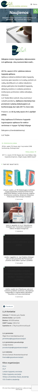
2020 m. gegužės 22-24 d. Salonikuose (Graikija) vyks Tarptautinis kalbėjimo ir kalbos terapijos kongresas (19, 226)
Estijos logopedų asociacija (11, 374)
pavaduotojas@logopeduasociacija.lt (15, 347)
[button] (35, 11)
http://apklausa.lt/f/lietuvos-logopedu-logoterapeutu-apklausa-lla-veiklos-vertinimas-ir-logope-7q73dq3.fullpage (16, 122)
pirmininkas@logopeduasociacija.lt (14, 339)
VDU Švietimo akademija (10, 379)
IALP (4, 369)
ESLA (4, 366)
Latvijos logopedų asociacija (12, 371)
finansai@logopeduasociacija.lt (12, 357)
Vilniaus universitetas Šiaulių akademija (15, 377)
